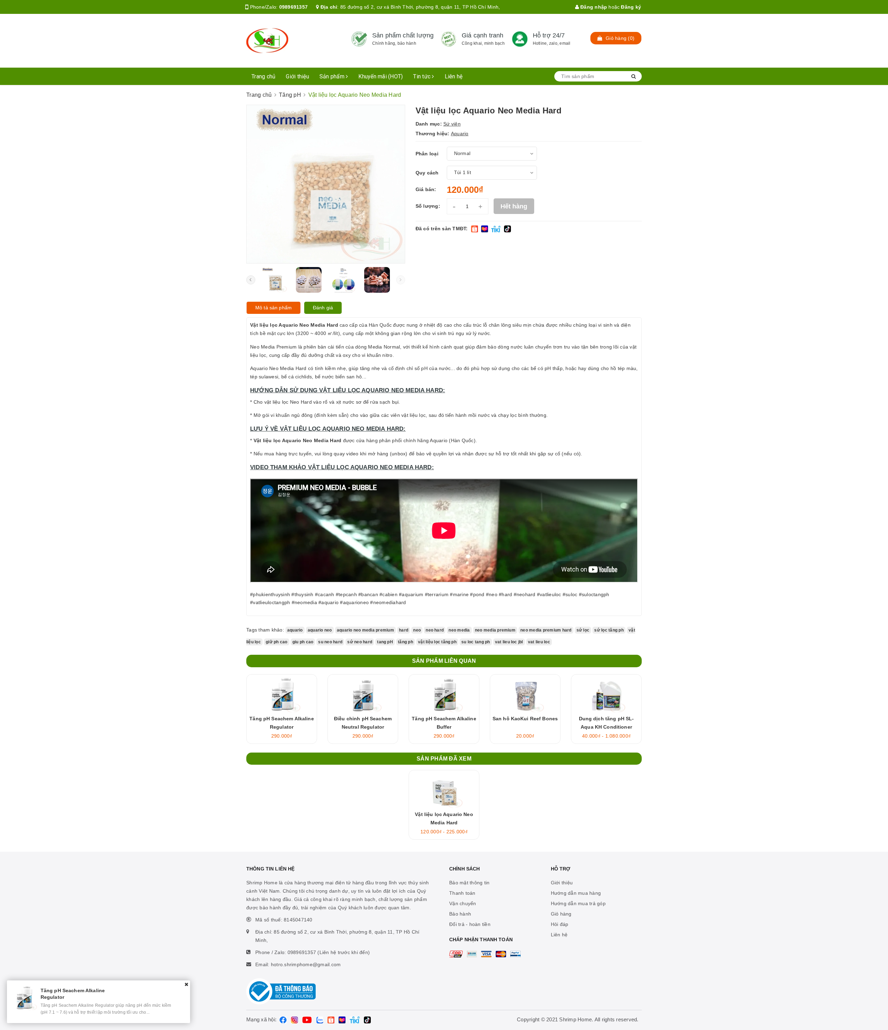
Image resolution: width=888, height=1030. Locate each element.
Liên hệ (454, 76)
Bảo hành (460, 914)
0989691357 (293, 7)
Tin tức (422, 76)
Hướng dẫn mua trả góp (578, 903)
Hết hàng (514, 206)
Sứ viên (452, 124)
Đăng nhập (593, 7)
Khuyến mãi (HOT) (380, 76)
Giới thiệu (297, 76)
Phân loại (427, 153)
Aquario (460, 133)
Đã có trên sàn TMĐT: (442, 228)
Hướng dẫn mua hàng (576, 893)
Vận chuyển (462, 903)
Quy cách (427, 172)
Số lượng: (428, 206)
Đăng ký (631, 7)
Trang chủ (263, 76)
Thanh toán (462, 893)
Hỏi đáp (560, 924)
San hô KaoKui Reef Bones (525, 718)
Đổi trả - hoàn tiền (469, 924)
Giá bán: (426, 189)
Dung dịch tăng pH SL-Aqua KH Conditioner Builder (606, 727)
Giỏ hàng (561, 914)
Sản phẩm (332, 76)
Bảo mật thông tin (469, 882)
